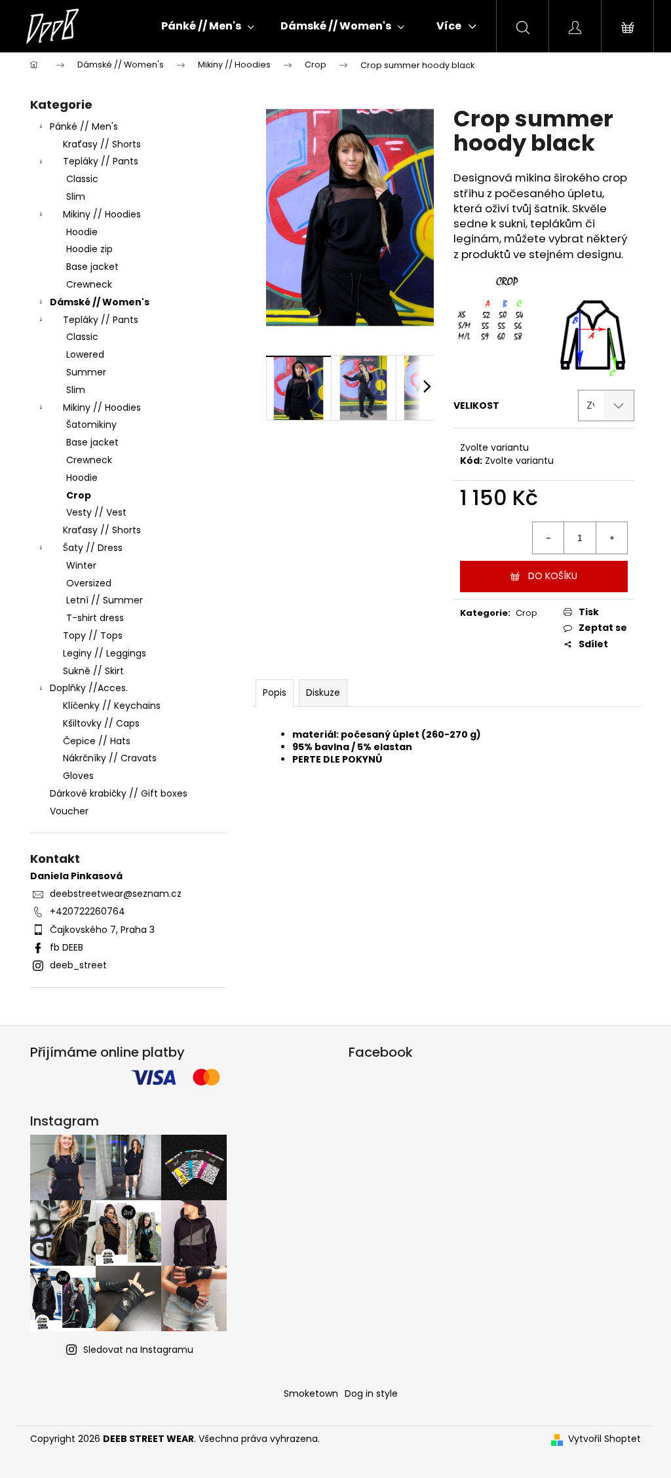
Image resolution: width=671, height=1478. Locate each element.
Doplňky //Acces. (89, 687)
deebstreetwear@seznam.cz (116, 893)
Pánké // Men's (84, 126)
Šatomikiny (91, 424)
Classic (82, 178)
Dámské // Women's (99, 302)
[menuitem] (207, 26)
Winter (81, 565)
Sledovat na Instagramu (138, 1349)
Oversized (88, 583)
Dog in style (371, 1393)
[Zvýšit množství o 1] (611, 538)
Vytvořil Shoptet (604, 1439)
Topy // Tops (93, 635)
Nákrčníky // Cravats (110, 758)
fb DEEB (66, 947)
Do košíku (552, 575)
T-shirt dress (95, 617)
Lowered (85, 354)
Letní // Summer (104, 600)
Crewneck (89, 284)
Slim (75, 196)
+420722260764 (87, 911)
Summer (86, 372)
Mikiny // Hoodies (102, 214)
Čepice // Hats (96, 741)
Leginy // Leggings (104, 653)
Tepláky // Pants (100, 161)
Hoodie (82, 231)
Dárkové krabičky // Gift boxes (118, 793)
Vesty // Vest (96, 512)
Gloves (78, 775)
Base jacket (92, 266)
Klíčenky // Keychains (112, 705)
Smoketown (311, 1393)
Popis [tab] (274, 692)
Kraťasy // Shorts (102, 144)
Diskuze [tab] (323, 692)
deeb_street (78, 965)
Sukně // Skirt (93, 670)
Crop (78, 495)
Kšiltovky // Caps (101, 723)
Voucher (69, 811)
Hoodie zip (89, 249)
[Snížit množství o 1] (548, 538)
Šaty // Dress (93, 547)
